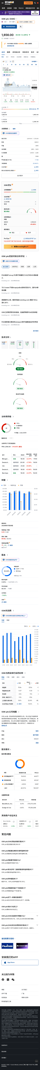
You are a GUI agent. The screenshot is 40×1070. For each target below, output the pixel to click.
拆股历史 (26, 57)
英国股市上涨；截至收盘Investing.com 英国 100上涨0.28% (20, 301)
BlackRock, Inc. (7, 804)
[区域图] (6, 61)
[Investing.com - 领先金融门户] (9, 3)
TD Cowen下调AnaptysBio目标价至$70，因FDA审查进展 (20, 289)
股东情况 (5, 749)
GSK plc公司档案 (9, 712)
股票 (3, 8)
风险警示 (4, 1057)
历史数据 (19, 57)
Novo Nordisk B (7, 821)
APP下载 (4, 993)
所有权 (12, 57)
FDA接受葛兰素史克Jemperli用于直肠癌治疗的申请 (20, 322)
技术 (32, 52)
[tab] (4, 345)
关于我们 (24, 989)
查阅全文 (4, 725)
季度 (8, 620)
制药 (37, 731)
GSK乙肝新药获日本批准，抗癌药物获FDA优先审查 (19, 312)
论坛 (38, 52)
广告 (23, 993)
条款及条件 (4, 1045)
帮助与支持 (25, 997)
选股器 (9, 8)
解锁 (20, 704)
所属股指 (33, 57)
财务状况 (26, 52)
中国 (15, 8)
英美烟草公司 (22, 821)
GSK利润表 (6, 610)
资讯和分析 (16, 52)
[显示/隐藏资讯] (13, 61)
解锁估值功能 (32, 109)
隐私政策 (4, 1051)
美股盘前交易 (30, 8)
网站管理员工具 (6, 1001)
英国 (37, 743)
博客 (3, 989)
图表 (8, 52)
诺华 (36, 821)
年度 (3, 620)
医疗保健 (35, 735)
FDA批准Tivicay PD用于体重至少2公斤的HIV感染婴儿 (20, 276)
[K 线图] (3, 61)
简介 (7, 57)
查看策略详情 (10, 46)
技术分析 (5, 337)
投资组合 (4, 997)
